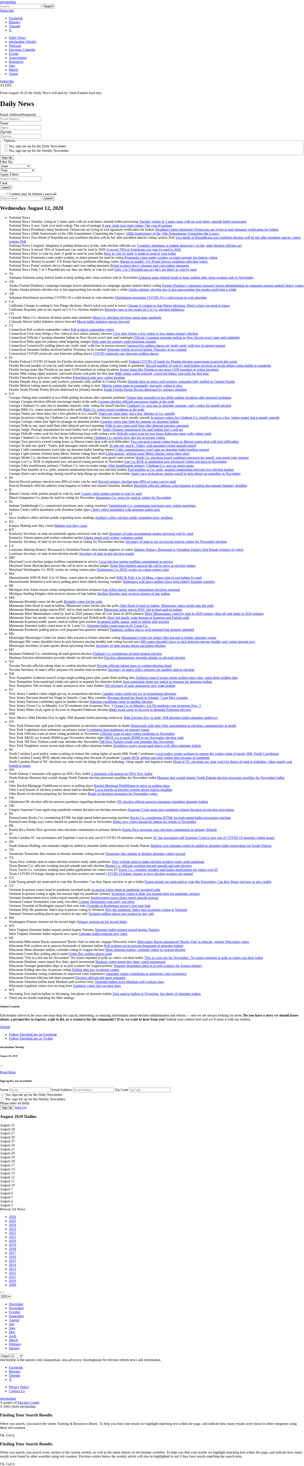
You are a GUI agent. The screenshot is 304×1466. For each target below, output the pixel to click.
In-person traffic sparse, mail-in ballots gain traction (133, 622)
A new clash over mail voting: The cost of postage (137, 225)
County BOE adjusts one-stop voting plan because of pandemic (165, 758)
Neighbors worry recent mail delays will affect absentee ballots (157, 746)
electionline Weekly (22, 42)
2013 (12, 1269)
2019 (12, 1245)
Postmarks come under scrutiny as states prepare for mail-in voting (171, 257)
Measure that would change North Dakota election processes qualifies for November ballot (220, 778)
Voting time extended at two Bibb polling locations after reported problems (179, 397)
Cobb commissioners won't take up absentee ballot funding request (162, 449)
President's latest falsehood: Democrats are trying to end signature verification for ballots (216, 229)
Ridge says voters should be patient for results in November (154, 822)
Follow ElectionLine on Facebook (33, 1034)
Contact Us (17, 1391)
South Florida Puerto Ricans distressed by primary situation (145, 389)
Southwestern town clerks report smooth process (124, 898)
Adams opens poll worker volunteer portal (112, 537)
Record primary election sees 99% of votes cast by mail (137, 481)
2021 (12, 1237)
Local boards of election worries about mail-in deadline (133, 790)
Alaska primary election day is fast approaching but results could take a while (182, 289)
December (16, 1304)
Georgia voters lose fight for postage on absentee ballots (139, 421)
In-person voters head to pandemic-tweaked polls (125, 890)
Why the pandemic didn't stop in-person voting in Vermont (146, 910)
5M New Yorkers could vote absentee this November (136, 742)
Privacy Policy (19, 1387)
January (14, 1348)
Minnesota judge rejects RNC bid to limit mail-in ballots (143, 610)
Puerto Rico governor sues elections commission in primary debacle (169, 830)
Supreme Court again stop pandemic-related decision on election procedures (181, 810)
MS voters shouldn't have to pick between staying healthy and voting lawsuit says (198, 642)
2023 (12, 1229)
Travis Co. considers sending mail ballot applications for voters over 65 (168, 870)
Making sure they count (70, 525)
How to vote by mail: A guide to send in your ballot (140, 253)
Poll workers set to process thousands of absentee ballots (143, 946)
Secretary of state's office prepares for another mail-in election (151, 670)
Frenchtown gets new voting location (99, 377)
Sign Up (7, 157)
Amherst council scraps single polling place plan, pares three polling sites (187, 678)
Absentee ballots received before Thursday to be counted (146, 349)
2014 (12, 1265)
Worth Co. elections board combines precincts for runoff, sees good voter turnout (192, 457)
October (14, 1312)
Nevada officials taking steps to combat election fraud (134, 666)
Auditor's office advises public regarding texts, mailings (134, 517)
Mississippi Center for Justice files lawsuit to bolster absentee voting (168, 638)
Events (13, 54)
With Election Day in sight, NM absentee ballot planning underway (171, 718)
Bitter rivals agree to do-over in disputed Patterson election (150, 710)
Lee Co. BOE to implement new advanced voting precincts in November (175, 461)
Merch (13, 70)
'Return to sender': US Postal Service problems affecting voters (164, 261)
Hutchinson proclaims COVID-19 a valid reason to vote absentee (161, 297)
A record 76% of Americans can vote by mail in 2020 (143, 249)
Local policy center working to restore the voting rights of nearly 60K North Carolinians (217, 754)
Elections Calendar (22, 50)
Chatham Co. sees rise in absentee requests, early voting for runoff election (179, 405)
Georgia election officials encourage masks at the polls (136, 401)
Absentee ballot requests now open (102, 934)
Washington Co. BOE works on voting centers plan (133, 570)
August (14, 1320)
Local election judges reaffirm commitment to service (136, 562)
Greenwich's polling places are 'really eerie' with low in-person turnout (175, 345)
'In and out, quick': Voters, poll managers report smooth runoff (152, 445)
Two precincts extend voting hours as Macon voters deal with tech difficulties (184, 441)
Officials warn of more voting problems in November (137, 734)
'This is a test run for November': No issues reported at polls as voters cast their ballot (203, 958)
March (13, 1340)
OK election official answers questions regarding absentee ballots (162, 802)
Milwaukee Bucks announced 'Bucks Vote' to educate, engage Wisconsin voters (193, 942)
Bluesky (14, 22)
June (12, 1328)
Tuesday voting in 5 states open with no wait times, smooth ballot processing (192, 221)
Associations (18, 58)
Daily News (17, 38)
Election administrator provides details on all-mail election (144, 658)
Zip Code (121, 1090)
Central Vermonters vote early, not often (106, 902)
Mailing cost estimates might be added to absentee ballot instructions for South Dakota (211, 846)
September (16, 1316)
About (13, 74)
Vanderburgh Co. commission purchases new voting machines (152, 505)
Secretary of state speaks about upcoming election (131, 646)
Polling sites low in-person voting (95, 970)
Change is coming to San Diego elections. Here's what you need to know (178, 305)
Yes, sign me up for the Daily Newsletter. (37, 146)
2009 (12, 1285)
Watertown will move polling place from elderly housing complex (169, 582)
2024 (12, 1225)
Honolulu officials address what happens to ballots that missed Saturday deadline (190, 485)
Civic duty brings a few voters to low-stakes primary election (155, 333)
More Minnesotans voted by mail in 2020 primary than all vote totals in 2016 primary (204, 614)
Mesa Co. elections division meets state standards (127, 317)
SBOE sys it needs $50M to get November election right (144, 738)
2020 (12, 1241)
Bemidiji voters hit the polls (83, 602)
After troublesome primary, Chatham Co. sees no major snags (151, 465)
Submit (5, 1027)
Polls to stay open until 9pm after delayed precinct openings (147, 425)
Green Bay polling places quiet (90, 954)
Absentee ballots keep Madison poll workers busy (129, 982)
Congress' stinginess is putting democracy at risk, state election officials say (189, 245)
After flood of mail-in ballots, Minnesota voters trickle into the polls (166, 606)
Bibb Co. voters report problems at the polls (113, 409)
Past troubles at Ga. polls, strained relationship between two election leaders (181, 469)
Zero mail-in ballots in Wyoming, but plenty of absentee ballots (157, 994)
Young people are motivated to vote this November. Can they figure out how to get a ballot (207, 882)
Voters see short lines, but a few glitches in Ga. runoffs (136, 413)
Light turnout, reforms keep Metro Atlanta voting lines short (147, 453)
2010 (12, 1281)
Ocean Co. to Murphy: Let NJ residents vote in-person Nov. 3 (157, 706)
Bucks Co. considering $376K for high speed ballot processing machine (180, 818)
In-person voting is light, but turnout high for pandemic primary (155, 894)
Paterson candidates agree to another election (121, 702)
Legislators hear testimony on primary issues (118, 730)
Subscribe (7, 10)
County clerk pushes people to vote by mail (111, 493)
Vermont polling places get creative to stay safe (121, 914)
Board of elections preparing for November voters (123, 794)
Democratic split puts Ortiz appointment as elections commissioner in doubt (183, 726)
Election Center (28, 1402)
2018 (12, 1249)
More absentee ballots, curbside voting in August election (145, 950)
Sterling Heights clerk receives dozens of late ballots (133, 594)
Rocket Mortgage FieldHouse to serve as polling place (132, 786)
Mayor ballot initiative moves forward (103, 321)
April (12, 1336)
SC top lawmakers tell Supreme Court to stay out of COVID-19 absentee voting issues (213, 838)
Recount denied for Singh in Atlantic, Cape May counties (147, 698)
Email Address (61, 1090)
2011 (12, 1277)
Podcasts (15, 46)
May (12, 1332)
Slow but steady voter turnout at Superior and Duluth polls (148, 618)
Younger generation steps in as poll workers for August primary (157, 966)
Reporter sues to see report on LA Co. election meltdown (144, 309)
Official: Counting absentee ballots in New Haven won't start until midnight (186, 337)
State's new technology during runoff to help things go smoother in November (186, 473)
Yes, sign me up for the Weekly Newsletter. (39, 150)
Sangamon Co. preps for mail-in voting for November (133, 497)
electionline (8, 2)
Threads (14, 26)
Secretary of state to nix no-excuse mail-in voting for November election (176, 541)
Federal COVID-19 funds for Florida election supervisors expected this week (183, 361)
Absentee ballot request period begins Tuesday (127, 930)
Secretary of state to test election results (106, 554)
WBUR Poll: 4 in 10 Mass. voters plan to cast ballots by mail (159, 578)
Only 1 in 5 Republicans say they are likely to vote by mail (155, 269)
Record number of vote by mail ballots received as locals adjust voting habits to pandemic (208, 365)
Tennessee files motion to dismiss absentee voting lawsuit (145, 854)
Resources (16, 62)
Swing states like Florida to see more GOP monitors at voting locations (169, 369)
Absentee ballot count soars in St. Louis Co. (117, 626)
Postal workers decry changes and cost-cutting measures (149, 265)
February (15, 1344)
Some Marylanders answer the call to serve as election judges (153, 566)
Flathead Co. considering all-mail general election (127, 654)
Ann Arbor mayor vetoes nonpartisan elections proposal (141, 590)
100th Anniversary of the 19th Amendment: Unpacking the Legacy (173, 233)
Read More (8, 1072)
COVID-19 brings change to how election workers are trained (149, 874)
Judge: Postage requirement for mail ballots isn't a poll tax (143, 429)
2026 (12, 1217)
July (12, 1324)
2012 (12, 1273)
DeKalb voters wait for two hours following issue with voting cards (164, 433)
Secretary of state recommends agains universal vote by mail (151, 533)
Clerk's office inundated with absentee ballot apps (125, 509)
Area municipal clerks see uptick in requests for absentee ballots (167, 682)
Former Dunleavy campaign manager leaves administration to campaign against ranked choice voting (233, 285)
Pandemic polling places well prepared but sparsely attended (152, 630)
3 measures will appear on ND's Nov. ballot (121, 774)
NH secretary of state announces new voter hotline (140, 686)
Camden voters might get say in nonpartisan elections (139, 694)
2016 (12, 1257)
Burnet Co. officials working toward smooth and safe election (148, 866)
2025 (12, 1221)
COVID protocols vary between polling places (125, 353)
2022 (12, 1233)
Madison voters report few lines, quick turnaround (130, 962)
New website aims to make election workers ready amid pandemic (158, 862)
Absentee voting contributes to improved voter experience (146, 974)
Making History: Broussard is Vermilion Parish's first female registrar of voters (188, 550)
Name (4, 1090)
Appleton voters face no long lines (97, 986)
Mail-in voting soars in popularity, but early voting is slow (142, 385)
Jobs (12, 66)
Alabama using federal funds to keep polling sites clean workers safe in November (195, 277)
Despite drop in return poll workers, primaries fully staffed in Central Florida (181, 381)
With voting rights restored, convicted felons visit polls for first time (162, 373)
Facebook (16, 18)
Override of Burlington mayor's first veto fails (118, 906)
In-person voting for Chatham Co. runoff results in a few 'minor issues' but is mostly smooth (215, 417)
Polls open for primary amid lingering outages (124, 341)
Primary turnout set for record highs (102, 922)
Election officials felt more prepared (100, 978)
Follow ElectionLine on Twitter (31, 1038)
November (16, 1308)
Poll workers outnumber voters (92, 329)
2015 (12, 1261)
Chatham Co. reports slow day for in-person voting (129, 437)
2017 (12, 1253)
